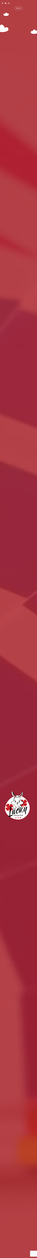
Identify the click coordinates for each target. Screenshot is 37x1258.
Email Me (18, 8)
